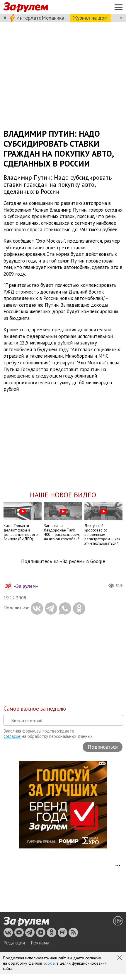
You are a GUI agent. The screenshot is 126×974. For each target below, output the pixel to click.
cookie (49, 963)
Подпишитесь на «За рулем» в (63, 561)
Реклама (40, 942)
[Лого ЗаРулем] (26, 7)
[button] (120, 958)
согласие (12, 736)
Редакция (14, 942)
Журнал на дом (90, 17)
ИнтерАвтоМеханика (40, 17)
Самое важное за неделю (35, 708)
